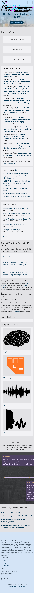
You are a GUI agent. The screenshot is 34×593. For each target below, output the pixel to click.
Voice (4, 433)
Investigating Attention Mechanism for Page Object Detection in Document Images (16, 136)
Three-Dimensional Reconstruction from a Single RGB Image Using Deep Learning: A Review (17, 146)
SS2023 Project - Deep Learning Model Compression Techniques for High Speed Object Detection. (16, 176)
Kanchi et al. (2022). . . (17, 111)
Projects (5, 562)
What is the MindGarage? (12, 512)
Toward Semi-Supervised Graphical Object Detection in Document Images (17, 129)
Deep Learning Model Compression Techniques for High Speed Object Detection (15, 265)
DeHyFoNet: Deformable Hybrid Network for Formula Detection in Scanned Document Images (17, 101)
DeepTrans (6, 352)
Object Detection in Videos (12, 257)
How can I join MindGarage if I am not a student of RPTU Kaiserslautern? (16, 526)
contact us (16, 312)
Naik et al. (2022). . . (16, 137)
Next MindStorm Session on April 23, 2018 (16, 224)
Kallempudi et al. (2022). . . (17, 129)
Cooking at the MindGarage (11, 230)
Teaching (5, 560)
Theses (5, 563)
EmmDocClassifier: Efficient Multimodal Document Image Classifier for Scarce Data (17, 110)
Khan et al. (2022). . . (17, 147)
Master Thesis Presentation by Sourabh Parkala (18, 219)
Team (4, 567)
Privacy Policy (22, 586)
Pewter (5, 405)
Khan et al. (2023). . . (16, 74)
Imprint (15, 586)
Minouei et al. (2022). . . (17, 155)
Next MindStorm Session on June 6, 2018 (16, 208)
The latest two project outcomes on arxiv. (16, 196)
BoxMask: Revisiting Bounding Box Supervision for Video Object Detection (16, 82)
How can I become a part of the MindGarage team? (13, 521)
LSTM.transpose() (9, 378)
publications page (9, 163)
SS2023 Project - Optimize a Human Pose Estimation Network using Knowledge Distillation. (16, 183)
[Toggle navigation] (30, 2)
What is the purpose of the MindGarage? (17, 516)
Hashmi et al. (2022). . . (16, 121)
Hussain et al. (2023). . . (16, 91)
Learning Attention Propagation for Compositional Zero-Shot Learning (16, 74)
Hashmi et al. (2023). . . (16, 82)
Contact (11, 586)
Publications (6, 565)
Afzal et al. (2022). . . (17, 102)
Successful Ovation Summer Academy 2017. (17, 193)
